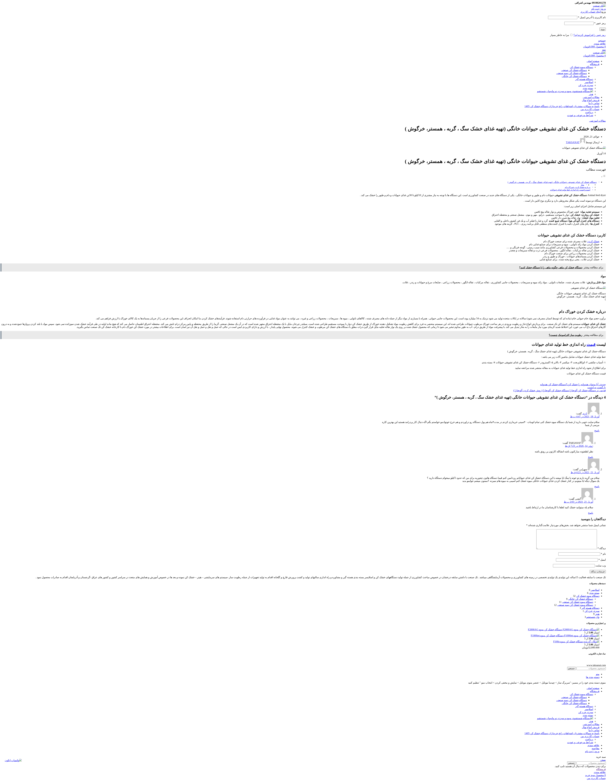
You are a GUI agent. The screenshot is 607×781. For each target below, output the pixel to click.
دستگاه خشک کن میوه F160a (568, 641)
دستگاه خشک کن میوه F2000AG (545, 629)
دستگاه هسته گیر (584, 79)
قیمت (591, 344)
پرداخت (589, 112)
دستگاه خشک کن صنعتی (574, 70)
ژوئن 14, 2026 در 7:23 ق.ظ (579, 446)
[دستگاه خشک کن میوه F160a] (591, 641)
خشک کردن (593, 241)
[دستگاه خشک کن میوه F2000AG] (580, 629)
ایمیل (602, 559)
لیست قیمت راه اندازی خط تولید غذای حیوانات (570, 190)
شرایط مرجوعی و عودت (580, 115)
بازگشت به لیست (596, 387)
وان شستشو (543, 91)
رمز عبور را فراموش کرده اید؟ (589, 35)
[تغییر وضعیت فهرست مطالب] (603, 176)
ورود (602, 29)
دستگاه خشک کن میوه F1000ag (547, 635)
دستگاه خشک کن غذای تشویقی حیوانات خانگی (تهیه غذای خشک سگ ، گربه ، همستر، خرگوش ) (552, 182)
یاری (584, 413)
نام (603, 554)
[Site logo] (599, 5)
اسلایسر (589, 82)
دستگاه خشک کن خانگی (574, 76)
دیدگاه (602, 548)
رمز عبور (600, 23)
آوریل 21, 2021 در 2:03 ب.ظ (578, 501)
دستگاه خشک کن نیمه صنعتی (571, 73)
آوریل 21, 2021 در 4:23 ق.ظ (585, 472)
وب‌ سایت (600, 565)
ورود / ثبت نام (592, 751)
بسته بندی (588, 88)
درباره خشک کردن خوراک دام (577, 187)
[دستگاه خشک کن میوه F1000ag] (581, 635)
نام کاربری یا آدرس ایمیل (592, 17)
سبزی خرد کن (585, 85)
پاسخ (596, 430)
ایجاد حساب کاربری (590, 11)
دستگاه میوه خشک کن (581, 67)
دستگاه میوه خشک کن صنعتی (577, 602)
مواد (582, 185)
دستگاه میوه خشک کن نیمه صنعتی (575, 605)
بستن (603, 760)
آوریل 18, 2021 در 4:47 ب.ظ (584, 416)
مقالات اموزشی (597, 120)
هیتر (591, 94)
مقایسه (595, 748)
